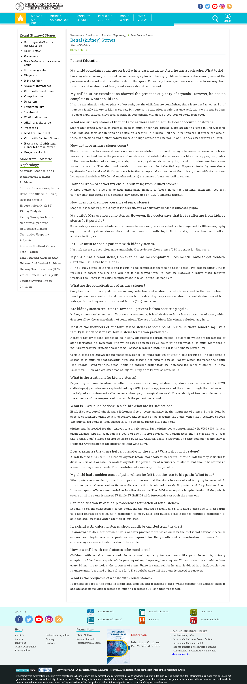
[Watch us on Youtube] (215, 6)
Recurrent (30, 101)
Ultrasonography (35, 70)
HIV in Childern (84, 635)
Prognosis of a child (37, 152)
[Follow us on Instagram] (222, 6)
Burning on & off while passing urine (38, 44)
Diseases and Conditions (84, 35)
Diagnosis (30, 75)
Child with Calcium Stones (41, 138)
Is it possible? (33, 80)
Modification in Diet (37, 133)
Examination (33, 51)
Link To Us (20, 642)
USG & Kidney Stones (37, 86)
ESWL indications (35, 117)
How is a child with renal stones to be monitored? (40, 145)
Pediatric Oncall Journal (88, 642)
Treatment (31, 112)
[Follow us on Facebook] (200, 6)
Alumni (19, 639)
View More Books (180, 654)
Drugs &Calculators (59, 18)
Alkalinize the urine (37, 122)
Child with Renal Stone (39, 91)
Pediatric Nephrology (114, 35)
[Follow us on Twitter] (207, 6)
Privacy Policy (22, 650)
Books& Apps (124, 18)
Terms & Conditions (25, 646)
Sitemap (50, 639)
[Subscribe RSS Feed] (229, 6)
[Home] (20, 18)
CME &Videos (142, 18)
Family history (34, 107)
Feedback (50, 642)
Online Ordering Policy (57, 635)
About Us (19, 635)
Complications (33, 96)
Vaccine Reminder (86, 639)
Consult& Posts (83, 18)
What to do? (31, 127)
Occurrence (31, 56)
